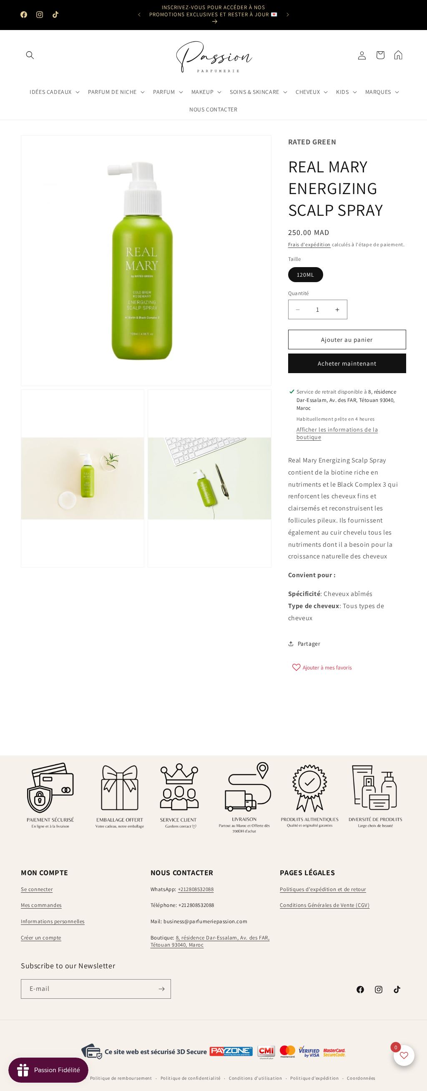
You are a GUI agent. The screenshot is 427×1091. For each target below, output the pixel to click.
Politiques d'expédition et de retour (323, 889)
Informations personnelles (53, 921)
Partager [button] (309, 643)
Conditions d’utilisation (255, 1078)
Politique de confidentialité (191, 1078)
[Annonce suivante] (288, 15)
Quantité (298, 293)
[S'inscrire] (161, 989)
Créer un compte (41, 937)
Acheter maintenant (347, 363)
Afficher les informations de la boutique (337, 433)
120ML (305, 274)
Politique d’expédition (314, 1078)
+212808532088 (196, 889)
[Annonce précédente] (139, 15)
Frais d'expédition (309, 244)
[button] (30, 55)
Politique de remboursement (121, 1078)
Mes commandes (41, 905)
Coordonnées (361, 1078)
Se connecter (37, 889)
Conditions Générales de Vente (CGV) (324, 905)
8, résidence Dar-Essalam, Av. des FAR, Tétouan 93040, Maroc (210, 941)
